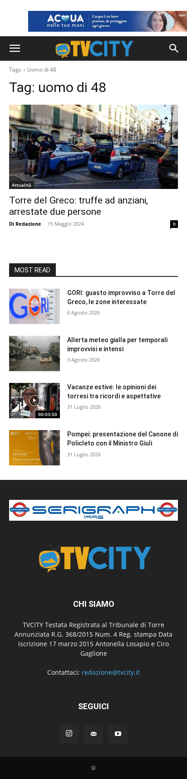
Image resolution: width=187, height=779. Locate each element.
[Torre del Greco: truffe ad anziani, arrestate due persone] (93, 147)
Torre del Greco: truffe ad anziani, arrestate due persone (78, 206)
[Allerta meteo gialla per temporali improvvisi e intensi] (34, 353)
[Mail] (93, 734)
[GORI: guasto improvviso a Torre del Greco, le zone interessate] (34, 306)
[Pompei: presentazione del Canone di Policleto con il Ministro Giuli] (34, 447)
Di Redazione (25, 223)
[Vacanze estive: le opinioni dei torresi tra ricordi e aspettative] (34, 400)
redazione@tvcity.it (111, 672)
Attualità (21, 185)
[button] (14, 48)
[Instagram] (69, 734)
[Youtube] (118, 734)
